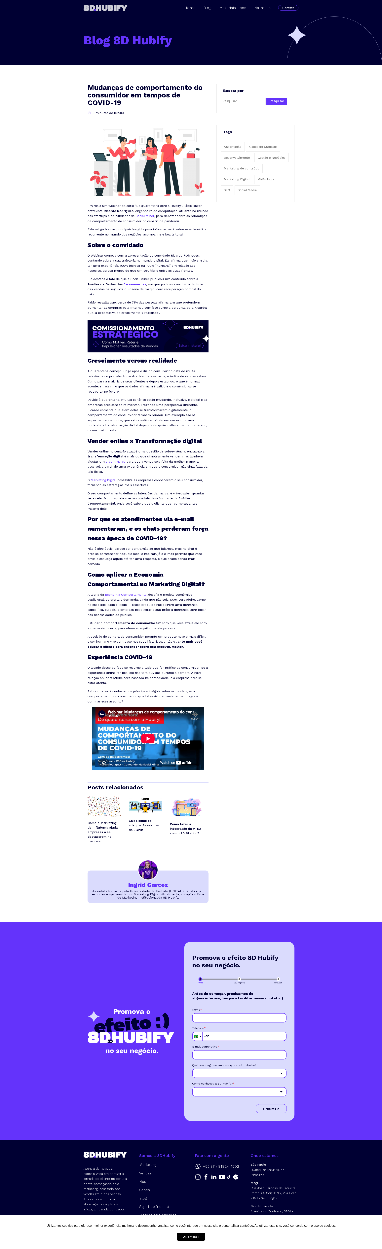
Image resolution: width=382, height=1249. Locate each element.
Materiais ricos (232, 8)
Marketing (147, 1165)
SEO (227, 190)
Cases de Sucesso (263, 147)
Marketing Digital (237, 179)
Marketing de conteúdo (241, 168)
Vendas (145, 1173)
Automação (233, 147)
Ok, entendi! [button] (191, 1236)
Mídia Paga (265, 179)
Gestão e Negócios (272, 158)
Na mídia (262, 8)
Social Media (247, 190)
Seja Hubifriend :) (154, 1207)
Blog (207, 8)
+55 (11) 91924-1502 (221, 1166)
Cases (144, 1190)
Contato (288, 8)
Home (190, 8)
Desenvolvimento (237, 158)
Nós (142, 1182)
